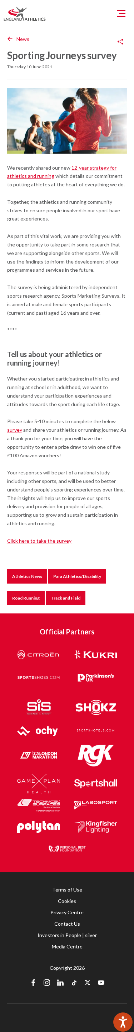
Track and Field (65, 598)
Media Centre (67, 946)
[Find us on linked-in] (60, 983)
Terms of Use (67, 890)
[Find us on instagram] (47, 983)
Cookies (67, 901)
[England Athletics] (24, 13)
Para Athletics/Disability (77, 576)
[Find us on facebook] (33, 983)
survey (14, 430)
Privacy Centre (67, 912)
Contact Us (67, 924)
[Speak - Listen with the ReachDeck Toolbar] (123, 1022)
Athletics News (27, 576)
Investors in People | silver (67, 935)
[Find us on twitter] (88, 983)
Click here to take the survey (39, 541)
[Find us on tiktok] (74, 983)
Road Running (26, 598)
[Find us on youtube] (101, 983)
